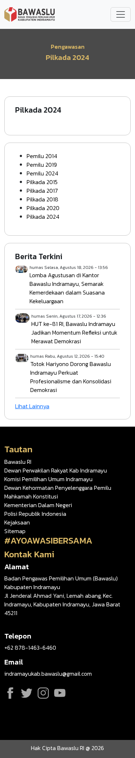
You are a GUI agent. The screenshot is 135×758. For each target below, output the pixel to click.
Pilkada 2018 (42, 199)
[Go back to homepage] (29, 13)
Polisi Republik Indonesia (35, 513)
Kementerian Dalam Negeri (38, 505)
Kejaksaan (17, 522)
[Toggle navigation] (121, 14)
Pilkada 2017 (42, 190)
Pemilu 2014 (42, 156)
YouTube (60, 693)
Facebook (10, 693)
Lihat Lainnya (32, 406)
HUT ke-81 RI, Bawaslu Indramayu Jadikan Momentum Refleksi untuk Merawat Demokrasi (74, 332)
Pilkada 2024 (43, 216)
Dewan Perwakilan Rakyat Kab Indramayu (55, 470)
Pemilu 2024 (42, 173)
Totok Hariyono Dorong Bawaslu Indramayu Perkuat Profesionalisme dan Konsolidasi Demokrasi (70, 377)
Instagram (43, 693)
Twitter (26, 693)
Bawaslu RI (17, 461)
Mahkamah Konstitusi (31, 496)
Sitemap (15, 531)
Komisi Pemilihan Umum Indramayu (48, 479)
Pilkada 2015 (42, 182)
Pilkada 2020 (43, 208)
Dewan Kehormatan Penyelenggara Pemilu (57, 487)
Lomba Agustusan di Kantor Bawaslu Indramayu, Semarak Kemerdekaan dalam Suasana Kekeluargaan (67, 288)
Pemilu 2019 (42, 164)
